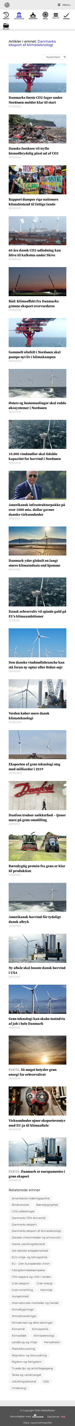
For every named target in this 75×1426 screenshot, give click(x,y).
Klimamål (18, 1329)
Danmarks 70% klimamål (29, 1218)
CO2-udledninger (23, 1211)
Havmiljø (46, 1290)
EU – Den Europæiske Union (31, 1263)
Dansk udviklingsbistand (28, 1244)
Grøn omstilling (22, 1290)
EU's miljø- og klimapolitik (29, 1257)
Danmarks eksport (24, 1224)
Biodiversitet (20, 1204)
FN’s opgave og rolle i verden (31, 1277)
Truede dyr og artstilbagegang (32, 1368)
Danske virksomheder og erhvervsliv (36, 1237)
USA (46, 1381)
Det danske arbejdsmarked (30, 1250)
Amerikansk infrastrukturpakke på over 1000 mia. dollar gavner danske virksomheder (37, 510)
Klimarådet (19, 1335)
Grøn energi (45, 1283)
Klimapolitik (40, 1329)
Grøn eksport (20, 1283)
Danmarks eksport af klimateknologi (36, 1231)
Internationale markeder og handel (35, 1303)
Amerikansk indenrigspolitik (31, 1198)
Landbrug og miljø (24, 1342)
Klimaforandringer (24, 1316)
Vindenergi (19, 1388)
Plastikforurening (23, 1349)
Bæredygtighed (47, 1204)
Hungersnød (20, 1296)
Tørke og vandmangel (26, 1375)
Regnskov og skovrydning (29, 1355)
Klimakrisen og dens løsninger (32, 1322)
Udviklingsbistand (24, 1381)
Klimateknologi (44, 1335)
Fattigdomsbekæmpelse (28, 1270)
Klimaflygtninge (23, 1309)
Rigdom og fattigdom (27, 1361)
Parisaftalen (52, 1342)
